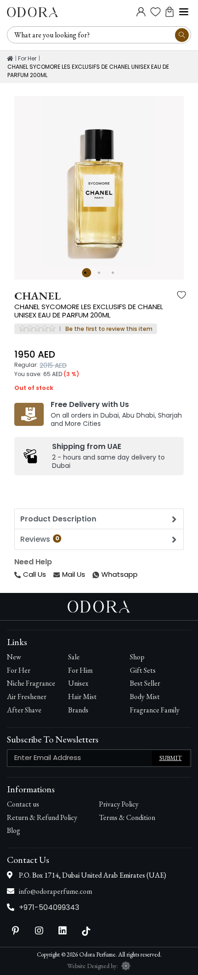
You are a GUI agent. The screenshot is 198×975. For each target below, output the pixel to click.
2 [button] (100, 272)
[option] (99, 181)
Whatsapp (93, 574)
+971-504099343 (49, 907)
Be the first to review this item (108, 329)
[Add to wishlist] (181, 296)
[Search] (182, 35)
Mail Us (73, 574)
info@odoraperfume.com (55, 891)
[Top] (10, 58)
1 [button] (86, 272)
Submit (170, 758)
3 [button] (114, 272)
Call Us (34, 574)
